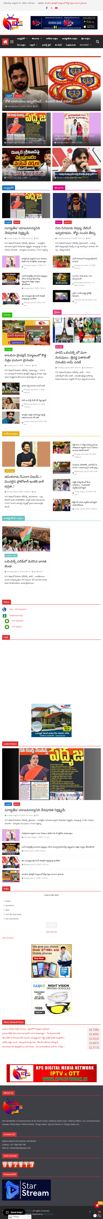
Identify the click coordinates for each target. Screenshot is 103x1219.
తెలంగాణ (35, 38)
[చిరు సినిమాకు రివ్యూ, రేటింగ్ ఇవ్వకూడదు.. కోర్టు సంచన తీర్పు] (77, 205)
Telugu (15, 1217)
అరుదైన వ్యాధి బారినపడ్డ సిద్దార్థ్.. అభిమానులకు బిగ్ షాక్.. (34, 416)
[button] (26, 38)
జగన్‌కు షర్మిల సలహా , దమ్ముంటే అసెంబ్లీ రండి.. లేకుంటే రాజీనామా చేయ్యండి (30, 1042)
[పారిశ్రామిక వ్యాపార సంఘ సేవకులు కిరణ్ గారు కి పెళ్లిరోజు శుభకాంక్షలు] (76, 129)
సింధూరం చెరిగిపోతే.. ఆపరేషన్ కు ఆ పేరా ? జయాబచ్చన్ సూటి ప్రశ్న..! (85, 466)
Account (84, 45)
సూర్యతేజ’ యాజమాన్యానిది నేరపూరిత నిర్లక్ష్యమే (24, 138)
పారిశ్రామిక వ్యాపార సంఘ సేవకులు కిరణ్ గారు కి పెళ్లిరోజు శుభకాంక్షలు (74, 137)
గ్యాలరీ (32, 45)
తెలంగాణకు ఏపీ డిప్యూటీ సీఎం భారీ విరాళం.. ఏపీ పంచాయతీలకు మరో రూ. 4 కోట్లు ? (33, 1046)
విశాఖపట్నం (18, 96)
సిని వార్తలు (21, 45)
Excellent (10, 905)
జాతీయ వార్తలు (52, 38)
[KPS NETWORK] (5, 42)
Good (8, 901)
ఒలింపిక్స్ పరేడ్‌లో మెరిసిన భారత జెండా (25, 563)
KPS (36, 106)
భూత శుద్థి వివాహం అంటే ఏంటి (33, 385)
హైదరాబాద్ (68, 222)
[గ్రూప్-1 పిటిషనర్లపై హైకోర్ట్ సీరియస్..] (61, 298)
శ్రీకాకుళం (16, 222)
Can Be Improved (13, 914)
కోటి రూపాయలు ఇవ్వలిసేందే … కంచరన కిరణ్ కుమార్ (38, 101)
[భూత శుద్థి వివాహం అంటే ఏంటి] (11, 389)
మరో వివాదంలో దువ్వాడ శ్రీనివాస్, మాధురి (85, 260)
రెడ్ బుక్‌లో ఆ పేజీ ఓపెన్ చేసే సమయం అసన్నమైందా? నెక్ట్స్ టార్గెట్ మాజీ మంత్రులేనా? (33, 1037)
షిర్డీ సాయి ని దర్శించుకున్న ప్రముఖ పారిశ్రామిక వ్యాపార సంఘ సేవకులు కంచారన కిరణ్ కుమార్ (85, 447)
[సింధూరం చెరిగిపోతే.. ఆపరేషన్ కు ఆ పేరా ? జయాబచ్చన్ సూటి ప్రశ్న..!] (61, 469)
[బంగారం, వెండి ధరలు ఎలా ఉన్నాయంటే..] (61, 280)
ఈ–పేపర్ (58, 45)
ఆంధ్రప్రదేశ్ (21, 38)
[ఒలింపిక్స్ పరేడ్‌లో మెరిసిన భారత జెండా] (26, 538)
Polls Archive (8, 938)
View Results (51, 932)
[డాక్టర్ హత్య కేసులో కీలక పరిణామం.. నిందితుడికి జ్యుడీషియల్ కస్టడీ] (61, 488)
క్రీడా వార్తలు (86, 38)
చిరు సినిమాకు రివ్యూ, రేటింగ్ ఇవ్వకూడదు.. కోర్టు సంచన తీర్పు (75, 230)
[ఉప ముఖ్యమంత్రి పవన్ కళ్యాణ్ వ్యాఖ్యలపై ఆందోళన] (76, 164)
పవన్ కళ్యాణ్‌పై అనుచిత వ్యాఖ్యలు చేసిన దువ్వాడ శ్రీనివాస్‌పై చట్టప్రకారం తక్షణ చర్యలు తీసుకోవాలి (25, 172)
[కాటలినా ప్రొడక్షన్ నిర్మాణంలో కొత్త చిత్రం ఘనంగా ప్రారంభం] (26, 332)
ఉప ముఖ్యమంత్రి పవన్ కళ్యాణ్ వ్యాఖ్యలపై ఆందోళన (64, 3)
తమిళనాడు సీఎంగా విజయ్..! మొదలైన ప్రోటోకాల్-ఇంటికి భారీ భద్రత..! (24, 481)
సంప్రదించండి (71, 45)
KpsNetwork (88, 367)
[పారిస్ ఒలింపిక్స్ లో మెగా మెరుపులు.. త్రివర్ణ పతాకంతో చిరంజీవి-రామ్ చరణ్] (77, 330)
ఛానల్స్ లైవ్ (46, 45)
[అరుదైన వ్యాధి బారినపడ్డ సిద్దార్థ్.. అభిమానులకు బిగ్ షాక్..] (11, 419)
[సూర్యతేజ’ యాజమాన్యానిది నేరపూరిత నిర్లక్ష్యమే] (26, 129)
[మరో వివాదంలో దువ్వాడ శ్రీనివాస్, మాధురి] (61, 263)
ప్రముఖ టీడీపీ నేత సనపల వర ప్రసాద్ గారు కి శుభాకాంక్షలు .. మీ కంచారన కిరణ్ (31, 1033)
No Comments (12, 918)
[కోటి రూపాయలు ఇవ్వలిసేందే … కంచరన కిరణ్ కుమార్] (51, 58)
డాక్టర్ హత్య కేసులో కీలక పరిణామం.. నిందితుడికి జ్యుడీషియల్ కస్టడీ (81, 485)
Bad (7, 910)
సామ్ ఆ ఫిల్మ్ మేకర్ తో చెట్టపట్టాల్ (34, 400)
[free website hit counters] (18, 1163)
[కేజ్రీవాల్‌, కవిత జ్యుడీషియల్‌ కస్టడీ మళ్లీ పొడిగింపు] (61, 505)
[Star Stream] (26, 1181)
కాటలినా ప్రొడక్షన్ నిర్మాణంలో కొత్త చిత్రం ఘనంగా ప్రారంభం (25, 357)
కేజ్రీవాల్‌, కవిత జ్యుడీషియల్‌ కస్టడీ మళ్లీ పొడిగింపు (84, 503)
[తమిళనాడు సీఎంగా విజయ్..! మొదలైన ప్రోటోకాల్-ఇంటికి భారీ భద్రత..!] (26, 454)
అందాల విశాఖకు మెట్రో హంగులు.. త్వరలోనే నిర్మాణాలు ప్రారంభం (25, 1029)
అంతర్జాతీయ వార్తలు (69, 38)
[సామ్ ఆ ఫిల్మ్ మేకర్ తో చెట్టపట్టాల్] (11, 403)
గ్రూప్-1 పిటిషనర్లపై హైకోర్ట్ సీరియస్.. (81, 294)
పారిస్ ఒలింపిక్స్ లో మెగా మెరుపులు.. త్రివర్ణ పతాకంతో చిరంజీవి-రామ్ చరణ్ (72, 357)
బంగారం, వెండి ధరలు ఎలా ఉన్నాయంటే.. (82, 277)
